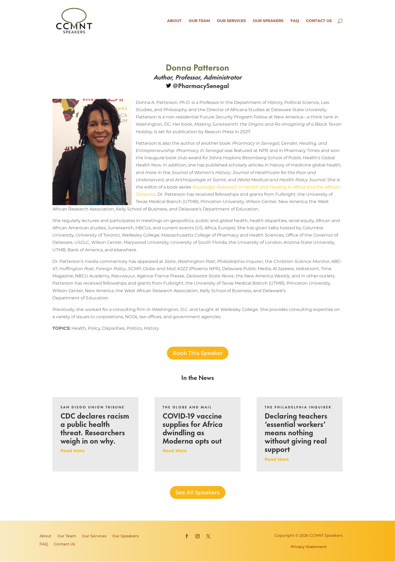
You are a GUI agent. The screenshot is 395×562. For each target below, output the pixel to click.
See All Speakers (197, 492)
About (174, 21)
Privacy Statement (309, 546)
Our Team (199, 21)
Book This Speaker (198, 353)
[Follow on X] (208, 536)
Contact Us (319, 21)
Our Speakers (268, 21)
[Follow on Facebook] (186, 536)
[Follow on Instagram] (197, 536)
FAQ (294, 21)
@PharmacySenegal (200, 85)
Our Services (231, 21)
